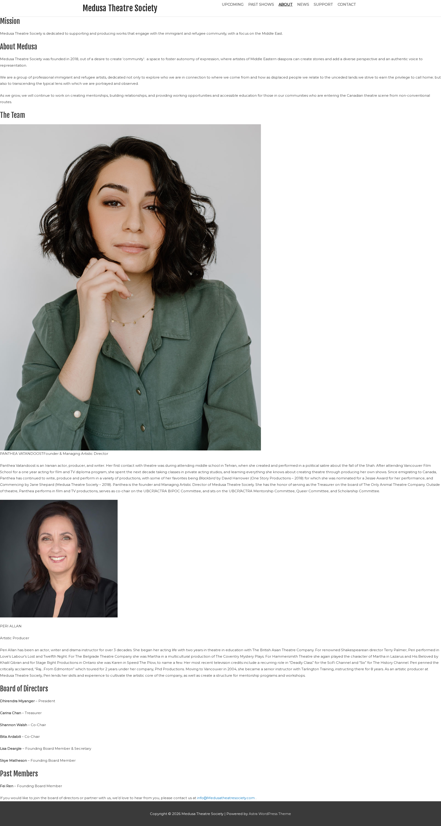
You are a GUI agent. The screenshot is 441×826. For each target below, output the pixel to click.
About (286, 4)
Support (323, 4)
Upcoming (233, 4)
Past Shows (261, 4)
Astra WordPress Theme (270, 814)
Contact (347, 4)
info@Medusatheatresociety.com (226, 798)
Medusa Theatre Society (120, 8)
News (303, 4)
